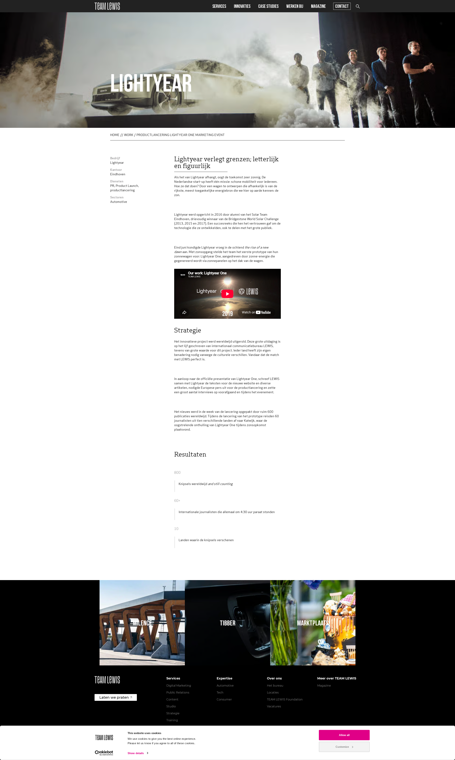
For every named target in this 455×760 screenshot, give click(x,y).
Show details (136, 753)
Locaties (273, 692)
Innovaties (242, 6)
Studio (171, 706)
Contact (342, 6)
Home (114, 135)
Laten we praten (114, 697)
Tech (220, 692)
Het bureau (275, 685)
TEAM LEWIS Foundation (285, 699)
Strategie (173, 713)
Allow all (344, 735)
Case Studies (268, 6)
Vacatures (274, 706)
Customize (342, 746)
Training (172, 720)
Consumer (224, 699)
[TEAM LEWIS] (107, 6)
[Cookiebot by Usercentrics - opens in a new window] (104, 753)
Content (172, 699)
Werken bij (294, 6)
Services (219, 6)
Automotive (225, 685)
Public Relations (177, 692)
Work (128, 135)
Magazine (318, 6)
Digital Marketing (178, 685)
